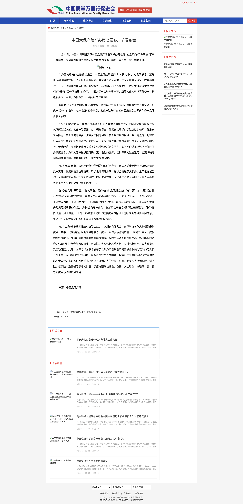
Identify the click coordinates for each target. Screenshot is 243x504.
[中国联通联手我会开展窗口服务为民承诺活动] (61, 441)
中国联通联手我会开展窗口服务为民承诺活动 (100, 438)
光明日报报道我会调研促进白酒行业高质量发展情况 (178, 85)
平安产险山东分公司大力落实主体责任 (96, 339)
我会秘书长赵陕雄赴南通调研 (92, 460)
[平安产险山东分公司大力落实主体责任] (61, 341)
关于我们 (115, 493)
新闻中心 (69, 20)
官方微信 (186, 2)
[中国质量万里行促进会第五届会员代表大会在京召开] (61, 377)
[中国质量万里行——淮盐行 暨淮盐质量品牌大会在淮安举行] (61, 399)
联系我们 (104, 493)
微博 (195, 2)
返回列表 (64, 316)
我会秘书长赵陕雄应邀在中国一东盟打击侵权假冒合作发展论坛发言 (112, 416)
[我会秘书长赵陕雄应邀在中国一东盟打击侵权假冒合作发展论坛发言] (61, 421)
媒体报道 (88, 20)
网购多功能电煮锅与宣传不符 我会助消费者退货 (178, 107)
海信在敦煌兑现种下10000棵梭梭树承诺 (178, 66)
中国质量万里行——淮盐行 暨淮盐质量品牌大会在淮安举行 (108, 394)
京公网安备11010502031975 (131, 500)
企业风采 (80, 28)
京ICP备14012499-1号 (109, 500)
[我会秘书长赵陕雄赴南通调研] (61, 463)
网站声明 (139, 493)
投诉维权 (107, 20)
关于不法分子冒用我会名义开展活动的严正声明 (178, 75)
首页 (52, 20)
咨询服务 (127, 493)
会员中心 (70, 28)
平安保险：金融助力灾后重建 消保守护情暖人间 (81, 312)
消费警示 (145, 20)
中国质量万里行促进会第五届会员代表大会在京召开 (104, 372)
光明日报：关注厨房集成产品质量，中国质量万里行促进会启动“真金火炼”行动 (178, 96)
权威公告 (126, 20)
